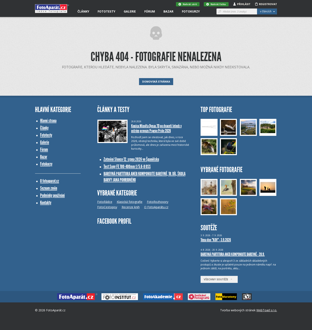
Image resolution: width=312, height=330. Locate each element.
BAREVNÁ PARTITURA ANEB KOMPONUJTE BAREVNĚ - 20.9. (233, 254)
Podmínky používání (52, 195)
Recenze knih (131, 207)
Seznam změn (48, 188)
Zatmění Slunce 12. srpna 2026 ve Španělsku (131, 159)
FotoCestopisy (107, 207)
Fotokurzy (191, 11)
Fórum (149, 11)
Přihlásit (243, 4)
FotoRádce (104, 202)
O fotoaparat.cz (49, 181)
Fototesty (106, 11)
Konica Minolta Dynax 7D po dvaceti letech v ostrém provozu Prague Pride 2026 (156, 128)
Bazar (168, 11)
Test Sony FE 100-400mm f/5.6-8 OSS (127, 166)
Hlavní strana (48, 121)
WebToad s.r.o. (266, 310)
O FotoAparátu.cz (156, 207)
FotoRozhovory (157, 202)
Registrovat (268, 4)
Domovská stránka (156, 81)
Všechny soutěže (217, 279)
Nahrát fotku (218, 4)
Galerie (130, 11)
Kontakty (45, 202)
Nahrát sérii (190, 4)
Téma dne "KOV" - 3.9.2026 (216, 239)
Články (83, 11)
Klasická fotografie (129, 202)
